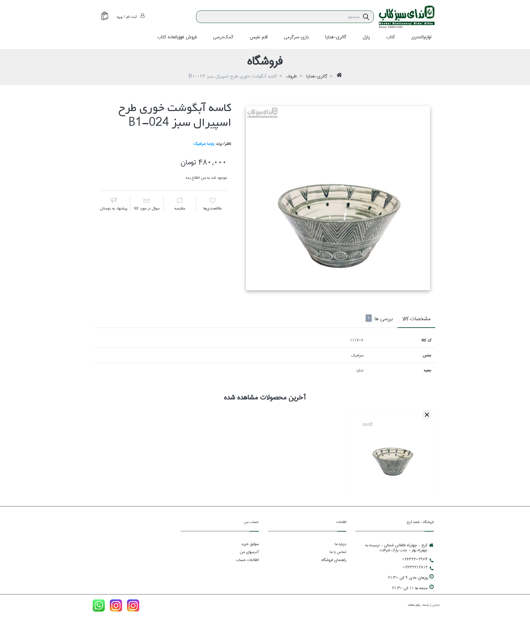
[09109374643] (99, 606)
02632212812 (415, 567)
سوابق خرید (250, 544)
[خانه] (339, 76)
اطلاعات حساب (247, 559)
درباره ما (340, 544)
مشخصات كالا (416, 319)
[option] (337, 198)
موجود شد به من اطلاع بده (206, 177)
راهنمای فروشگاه (333, 559)
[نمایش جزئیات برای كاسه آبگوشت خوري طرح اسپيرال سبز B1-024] (392, 452)
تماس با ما (338, 552)
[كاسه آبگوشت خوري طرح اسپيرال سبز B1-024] (337, 198)
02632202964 (415, 559)
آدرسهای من (249, 552)
